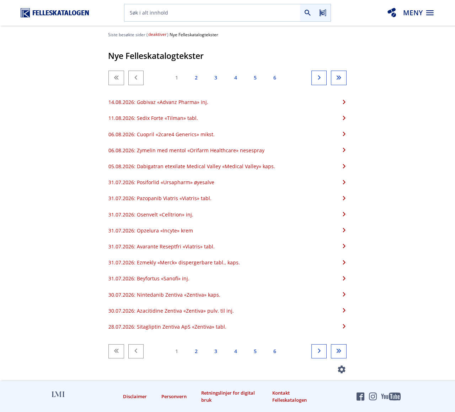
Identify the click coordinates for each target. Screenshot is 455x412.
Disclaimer (135, 396)
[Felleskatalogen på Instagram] (373, 396)
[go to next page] (319, 77)
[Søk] (307, 12)
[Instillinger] (342, 371)
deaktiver (157, 34)
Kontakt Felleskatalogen (289, 396)
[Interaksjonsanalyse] (392, 12)
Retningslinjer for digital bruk (228, 396)
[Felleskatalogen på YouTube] (390, 396)
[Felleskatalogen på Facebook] (360, 396)
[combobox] (212, 12)
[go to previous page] (136, 77)
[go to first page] (116, 77)
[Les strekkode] (323, 12)
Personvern (174, 396)
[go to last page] (338, 77)
